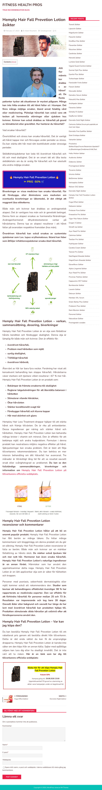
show (14, 62)
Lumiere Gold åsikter (77, 62)
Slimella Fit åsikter (76, 112)
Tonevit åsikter (74, 24)
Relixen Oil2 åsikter (76, 187)
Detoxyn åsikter (75, 293)
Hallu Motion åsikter (77, 153)
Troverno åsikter (75, 170)
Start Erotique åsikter (77, 135)
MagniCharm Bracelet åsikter (80, 260)
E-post (5, 752)
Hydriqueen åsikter (76, 243)
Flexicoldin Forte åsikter (78, 82)
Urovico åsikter (74, 174)
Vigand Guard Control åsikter (80, 66)
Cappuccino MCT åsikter (78, 281)
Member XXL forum (76, 298)
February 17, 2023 (12, 31)
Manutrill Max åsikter (77, 99)
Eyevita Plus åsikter (76, 74)
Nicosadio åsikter (75, 91)
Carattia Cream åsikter (77, 248)
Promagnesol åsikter (77, 166)
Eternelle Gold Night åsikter (79, 120)
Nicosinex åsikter (75, 49)
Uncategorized (46, 31)
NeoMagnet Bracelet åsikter (79, 256)
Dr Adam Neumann (30, 31)
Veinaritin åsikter (75, 139)
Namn (4, 745)
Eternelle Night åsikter (77, 191)
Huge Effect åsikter (76, 202)
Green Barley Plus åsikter (78, 302)
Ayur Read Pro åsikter (77, 231)
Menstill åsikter (75, 58)
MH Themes (64, 788)
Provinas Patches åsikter (78, 277)
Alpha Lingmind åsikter (78, 268)
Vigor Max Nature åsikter (78, 218)
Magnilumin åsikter (76, 33)
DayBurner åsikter (76, 116)
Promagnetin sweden (77, 322)
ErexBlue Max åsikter (77, 41)
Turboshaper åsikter (76, 78)
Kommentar (7, 726)
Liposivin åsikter (75, 28)
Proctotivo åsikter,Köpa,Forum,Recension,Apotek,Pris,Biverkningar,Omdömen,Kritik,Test (84, 147)
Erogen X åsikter (75, 223)
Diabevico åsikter (75, 162)
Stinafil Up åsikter (76, 227)
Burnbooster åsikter (76, 285)
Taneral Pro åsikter (76, 252)
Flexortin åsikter (75, 37)
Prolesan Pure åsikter (77, 210)
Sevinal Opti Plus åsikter (78, 70)
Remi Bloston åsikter (77, 310)
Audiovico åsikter (75, 157)
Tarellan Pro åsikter (76, 239)
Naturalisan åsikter (76, 318)
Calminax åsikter (75, 235)
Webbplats (6, 760)
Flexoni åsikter (74, 87)
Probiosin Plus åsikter (77, 306)
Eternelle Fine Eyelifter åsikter (80, 131)
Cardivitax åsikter (75, 53)
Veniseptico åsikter (76, 182)
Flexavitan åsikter (75, 45)
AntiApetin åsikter (76, 103)
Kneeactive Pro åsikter (77, 214)
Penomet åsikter (75, 314)
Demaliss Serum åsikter (78, 95)
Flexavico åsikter (75, 107)
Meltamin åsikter (75, 206)
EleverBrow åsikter (76, 264)
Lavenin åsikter (74, 289)
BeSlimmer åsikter (76, 178)
